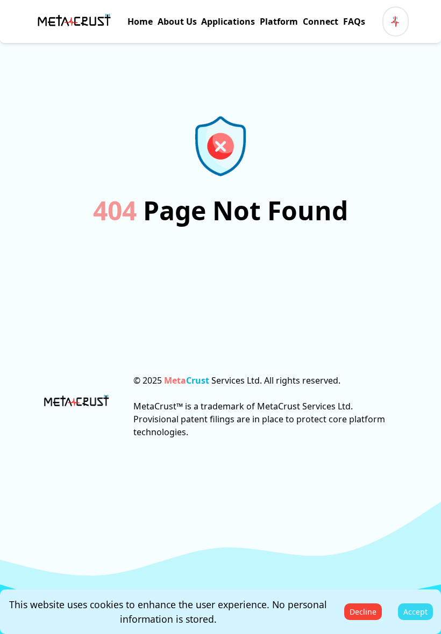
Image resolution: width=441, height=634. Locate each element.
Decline (363, 612)
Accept (415, 612)
